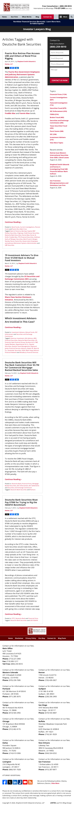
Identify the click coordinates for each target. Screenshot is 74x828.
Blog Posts (62, 638)
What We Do (26, 17)
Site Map (41, 638)
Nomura (32, 490)
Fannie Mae (25, 113)
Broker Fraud (57, 117)
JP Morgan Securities (16, 239)
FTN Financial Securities (25, 237)
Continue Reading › (13, 222)
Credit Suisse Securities (31, 233)
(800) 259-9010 (66, 6)
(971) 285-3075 (15, 696)
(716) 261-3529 (51, 734)
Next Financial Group (18, 342)
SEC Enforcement (22, 486)
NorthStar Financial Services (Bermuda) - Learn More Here (36, 21)
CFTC (13, 618)
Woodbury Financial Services (29, 352)
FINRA (54, 114)
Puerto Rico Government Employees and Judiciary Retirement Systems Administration (22, 74)
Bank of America (15, 231)
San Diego (43, 705)
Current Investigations (27, 227)
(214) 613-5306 (15, 753)
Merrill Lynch (27, 239)
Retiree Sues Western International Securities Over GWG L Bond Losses (59, 155)
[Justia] (20, 782)
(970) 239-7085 (15, 680)
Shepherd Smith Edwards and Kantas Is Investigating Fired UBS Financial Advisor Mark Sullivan (59, 169)
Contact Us (47, 17)
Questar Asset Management (21, 346)
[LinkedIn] (15, 782)
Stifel (23, 350)
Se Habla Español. (37, 23)
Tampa (5, 705)
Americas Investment (17, 338)
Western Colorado (10, 672)
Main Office (8, 648)
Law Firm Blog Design (61, 803)
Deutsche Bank (16, 484)
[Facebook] (4, 782)
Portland (6, 689)
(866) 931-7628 (15, 769)
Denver (42, 672)
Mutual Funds (29, 332)
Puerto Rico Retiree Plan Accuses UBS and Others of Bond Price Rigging (22, 56)
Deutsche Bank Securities (13, 235)
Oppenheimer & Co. (22, 344)
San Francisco (44, 762)
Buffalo (42, 721)
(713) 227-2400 (15, 659)
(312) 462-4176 (15, 729)
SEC (53, 134)
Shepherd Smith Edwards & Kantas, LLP (30, 803)
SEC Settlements (34, 486)
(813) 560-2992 (15, 713)
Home (4, 17)
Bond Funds (15, 227)
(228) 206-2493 (51, 696)
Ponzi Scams (56, 131)
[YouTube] (25, 782)
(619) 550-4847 (51, 713)
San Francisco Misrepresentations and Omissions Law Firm (59, 183)
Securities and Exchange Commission (20, 488)
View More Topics (56, 143)
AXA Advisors (29, 338)
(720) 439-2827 (51, 680)
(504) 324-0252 (51, 753)
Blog (37, 17)
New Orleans (44, 743)
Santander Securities (14, 350)
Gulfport (42, 689)
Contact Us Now (59, 80)
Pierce (12, 241)
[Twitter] (10, 782)
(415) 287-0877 (51, 769)
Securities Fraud (58, 108)
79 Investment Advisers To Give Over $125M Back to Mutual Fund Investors (21, 258)
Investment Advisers (18, 332)
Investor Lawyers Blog (16, 7)
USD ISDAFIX (34, 620)
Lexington (7, 762)
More (65, 17)
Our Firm (14, 17)
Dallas (5, 743)
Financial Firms (27, 484)
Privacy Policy (31, 638)
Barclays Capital (27, 231)
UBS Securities (9, 245)
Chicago (6, 721)
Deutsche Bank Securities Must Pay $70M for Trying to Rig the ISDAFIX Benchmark (21, 502)
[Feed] (30, 782)
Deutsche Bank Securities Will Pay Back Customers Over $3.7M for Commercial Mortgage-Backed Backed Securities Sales (22, 366)
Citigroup (20, 233)
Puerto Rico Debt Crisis (19, 229)
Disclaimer (19, 638)
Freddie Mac (10, 113)
